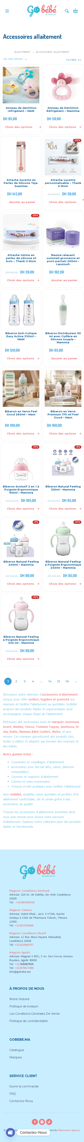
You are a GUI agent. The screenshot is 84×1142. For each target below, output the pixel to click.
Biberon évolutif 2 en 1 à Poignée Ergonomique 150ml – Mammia (21, 489)
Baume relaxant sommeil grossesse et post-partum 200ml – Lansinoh (63, 259)
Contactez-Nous (21, 1101)
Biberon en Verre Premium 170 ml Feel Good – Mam (63, 414)
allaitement (46, 812)
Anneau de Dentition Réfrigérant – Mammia (63, 109)
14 (50, 681)
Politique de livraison (23, 1006)
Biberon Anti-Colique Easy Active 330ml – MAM (21, 336)
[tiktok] (49, 1122)
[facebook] (35, 1122)
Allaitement (22, 52)
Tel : (21, 902)
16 (67, 681)
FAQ (12, 1094)
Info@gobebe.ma (20, 972)
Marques (15, 1057)
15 (58, 681)
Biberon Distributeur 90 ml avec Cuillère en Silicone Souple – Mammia (63, 338)
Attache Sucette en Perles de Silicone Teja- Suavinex (21, 183)
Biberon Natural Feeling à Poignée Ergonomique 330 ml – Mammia (21, 639)
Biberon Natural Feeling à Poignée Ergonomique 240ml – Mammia (63, 564)
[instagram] (42, 1122)
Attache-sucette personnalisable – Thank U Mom (63, 183)
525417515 (27, 964)
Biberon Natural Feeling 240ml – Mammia (21, 563)
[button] (7, 11)
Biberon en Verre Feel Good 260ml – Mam (21, 413)
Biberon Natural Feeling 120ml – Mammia (63, 488)
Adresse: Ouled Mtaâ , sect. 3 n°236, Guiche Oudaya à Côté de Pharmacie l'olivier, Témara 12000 (38, 918)
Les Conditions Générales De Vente (34, 1014)
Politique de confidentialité (28, 1021)
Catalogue (16, 1050)
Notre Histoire (19, 999)
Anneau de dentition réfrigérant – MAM (21, 109)
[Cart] (75, 11)
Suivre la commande (24, 1086)
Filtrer (71, 60)
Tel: (21, 925)
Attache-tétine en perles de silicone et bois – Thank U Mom (21, 258)
